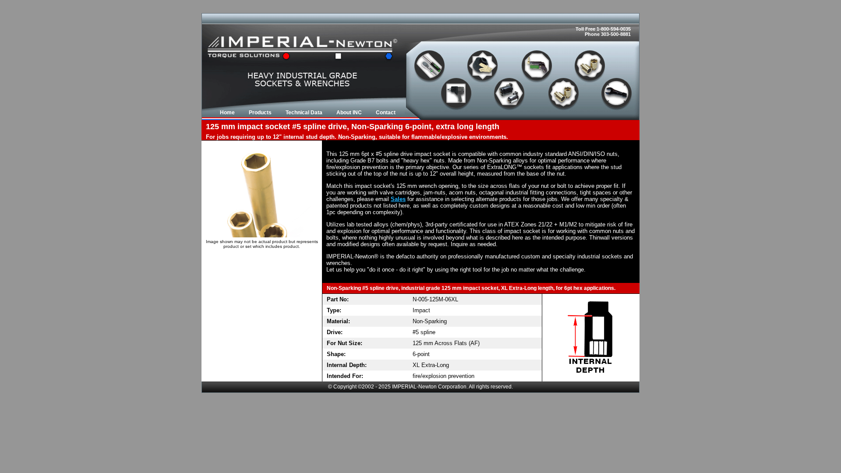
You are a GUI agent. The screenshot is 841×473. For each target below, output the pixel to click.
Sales (398, 199)
